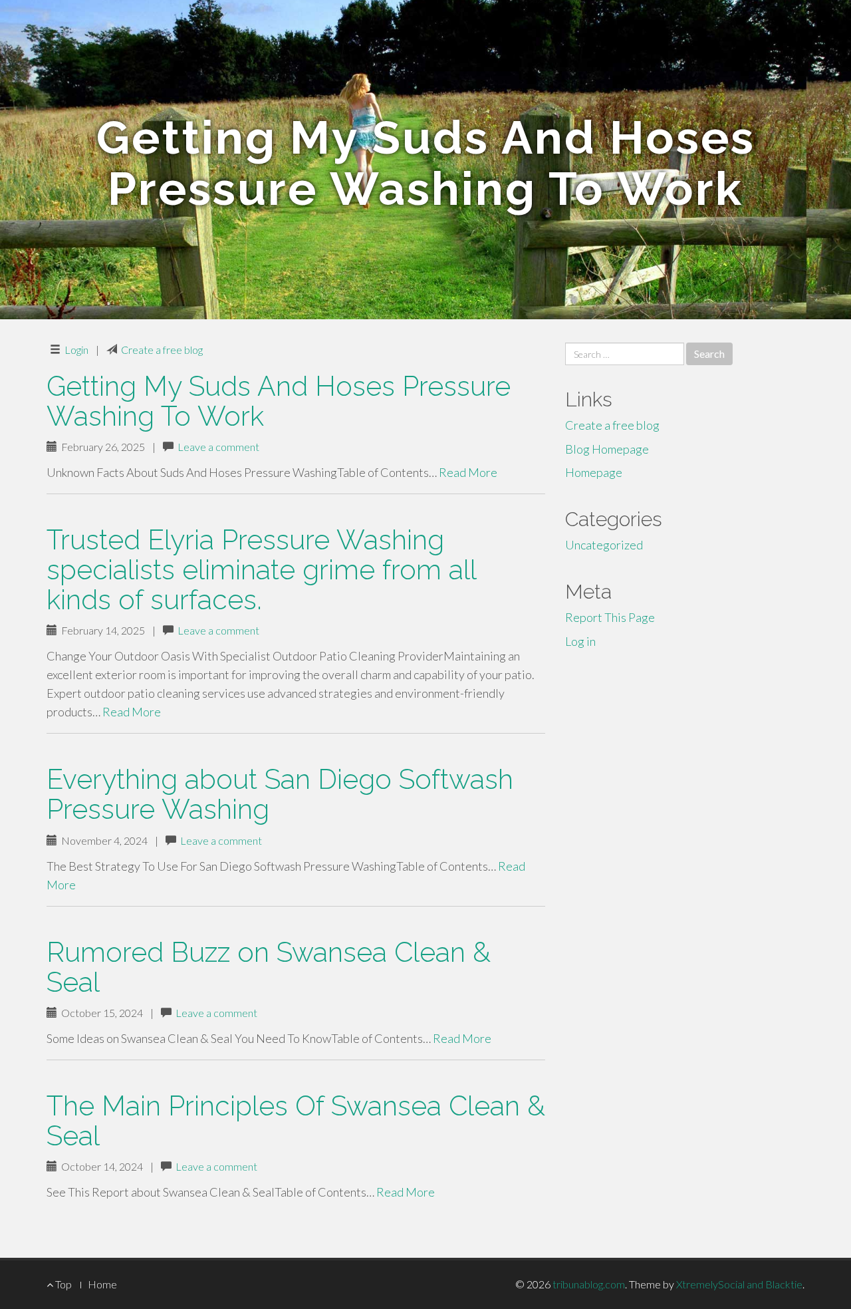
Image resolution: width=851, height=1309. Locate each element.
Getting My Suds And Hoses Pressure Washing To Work (279, 401)
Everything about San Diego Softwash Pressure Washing (280, 794)
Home (102, 1284)
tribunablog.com (588, 1284)
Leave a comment (218, 446)
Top (62, 1284)
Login (76, 349)
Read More (468, 472)
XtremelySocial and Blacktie (739, 1284)
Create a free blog (162, 349)
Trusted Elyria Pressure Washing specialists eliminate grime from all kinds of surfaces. (261, 569)
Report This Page (610, 617)
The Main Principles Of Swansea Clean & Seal (296, 1121)
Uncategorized (604, 544)
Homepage (593, 472)
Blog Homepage (607, 449)
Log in (580, 641)
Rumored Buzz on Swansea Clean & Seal (269, 967)
